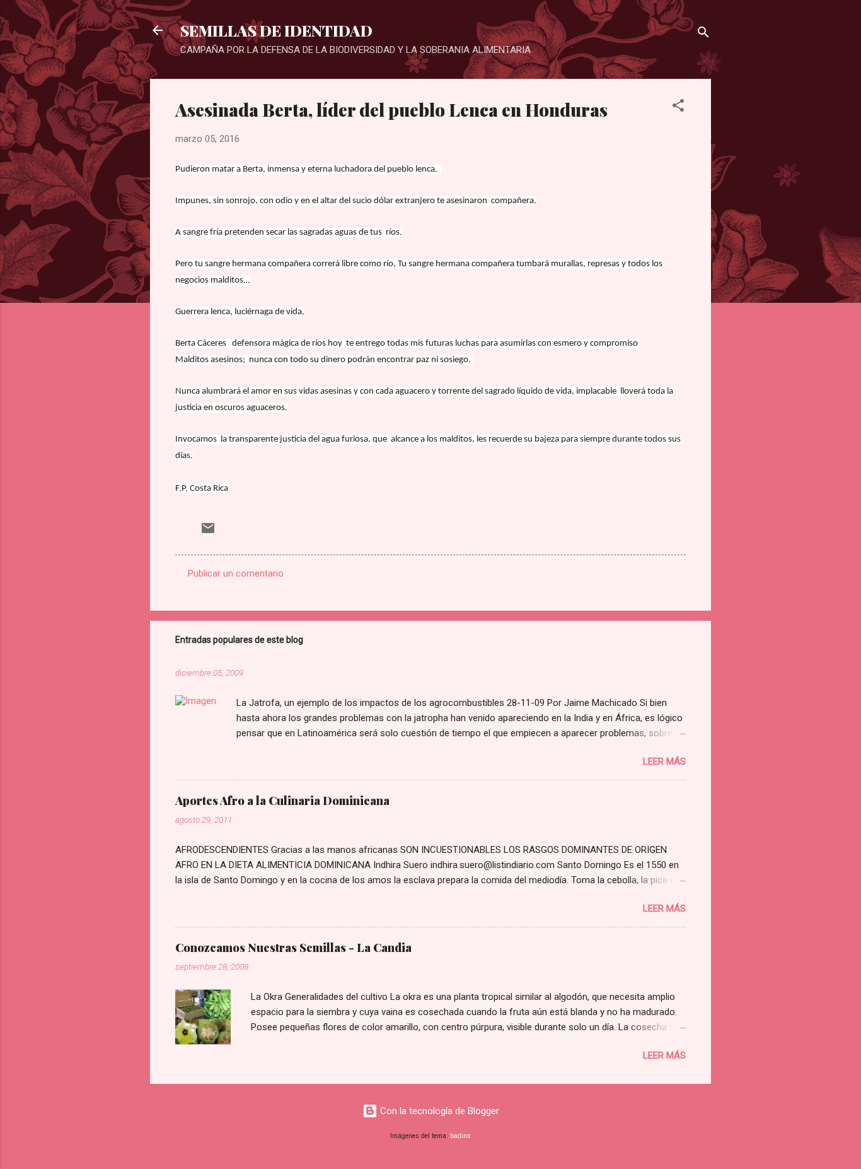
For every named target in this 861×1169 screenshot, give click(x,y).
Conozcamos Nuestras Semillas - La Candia (293, 947)
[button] (678, 107)
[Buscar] (703, 34)
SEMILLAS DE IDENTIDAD (276, 30)
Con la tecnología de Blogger (438, 1111)
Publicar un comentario (236, 573)
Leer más (664, 761)
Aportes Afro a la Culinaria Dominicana (282, 800)
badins (460, 1136)
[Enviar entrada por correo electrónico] (208, 532)
